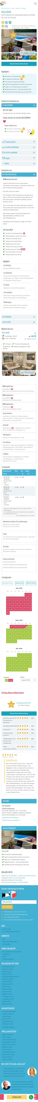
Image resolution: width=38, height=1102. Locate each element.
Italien (12, 8)
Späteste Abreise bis (9, 567)
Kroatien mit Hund (7, 974)
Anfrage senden (16, 1097)
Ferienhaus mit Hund (7, 1014)
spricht (4, 813)
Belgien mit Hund (6, 994)
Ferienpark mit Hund (7, 1021)
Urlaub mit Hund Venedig (16, 878)
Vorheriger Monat (7, 583)
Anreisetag (6, 562)
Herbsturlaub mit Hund (8, 1052)
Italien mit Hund (6, 972)
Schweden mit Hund (7, 984)
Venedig (24, 8)
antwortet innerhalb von (10, 815)
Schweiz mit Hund (7, 989)
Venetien (18, 8)
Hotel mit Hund (6, 1019)
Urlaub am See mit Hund (8, 1045)
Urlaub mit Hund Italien (9, 875)
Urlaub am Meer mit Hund (9, 1042)
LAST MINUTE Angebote (8, 1027)
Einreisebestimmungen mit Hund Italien (14, 882)
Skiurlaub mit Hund (7, 1057)
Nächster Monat (30, 583)
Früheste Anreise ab (9, 564)
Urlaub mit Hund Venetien (27, 875)
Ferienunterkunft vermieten (9, 942)
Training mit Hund (7, 1049)
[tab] (19, 105)
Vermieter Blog (6, 944)
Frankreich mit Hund (7, 979)
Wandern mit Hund (7, 1035)
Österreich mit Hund (7, 969)
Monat (22, 677)
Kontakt (4, 957)
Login (3, 939)
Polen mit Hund (6, 986)
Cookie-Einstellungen (7, 959)
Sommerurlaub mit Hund (8, 1040)
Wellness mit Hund (7, 1047)
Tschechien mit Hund (7, 996)
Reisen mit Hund (6, 929)
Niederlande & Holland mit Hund (10, 977)
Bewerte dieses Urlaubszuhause (19, 64)
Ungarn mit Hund (6, 991)
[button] (10, 817)
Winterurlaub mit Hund (8, 1054)
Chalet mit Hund (6, 1016)
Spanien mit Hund (7, 981)
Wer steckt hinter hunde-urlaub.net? (12, 952)
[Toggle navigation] (35, 4)
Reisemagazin (6, 954)
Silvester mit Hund (7, 1059)
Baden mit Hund (6, 1037)
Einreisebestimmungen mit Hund (11, 931)
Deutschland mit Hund (8, 967)
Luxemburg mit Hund (8, 999)
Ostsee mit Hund (6, 1001)
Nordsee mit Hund (7, 1004)
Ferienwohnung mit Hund (9, 1011)
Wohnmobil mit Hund (7, 1024)
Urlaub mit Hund (5, 8)
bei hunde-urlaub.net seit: (10, 810)
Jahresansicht (19, 583)
